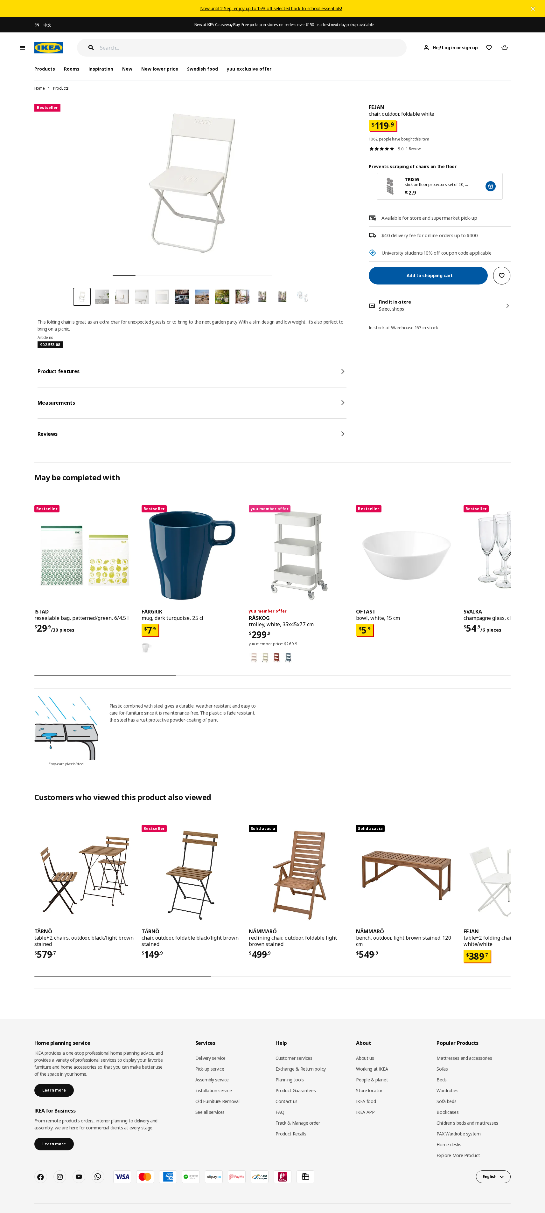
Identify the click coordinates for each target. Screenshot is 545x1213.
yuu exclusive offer (249, 69)
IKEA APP (365, 1112)
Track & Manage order (298, 1123)
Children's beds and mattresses (467, 1123)
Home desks (449, 1144)
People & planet (372, 1080)
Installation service (213, 1090)
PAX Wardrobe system (458, 1134)
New (127, 69)
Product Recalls (291, 1134)
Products (61, 88)
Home (39, 88)
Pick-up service (209, 1069)
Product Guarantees (296, 1090)
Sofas (442, 1069)
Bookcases (447, 1112)
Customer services (294, 1058)
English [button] (490, 1176)
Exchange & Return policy (301, 1069)
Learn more (54, 1090)
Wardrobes (447, 1090)
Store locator (369, 1090)
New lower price (159, 69)
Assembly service (212, 1080)
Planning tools (290, 1080)
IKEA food (366, 1101)
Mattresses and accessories (464, 1058)
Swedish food (202, 69)
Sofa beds (446, 1101)
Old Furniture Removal (217, 1101)
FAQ (280, 1112)
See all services (210, 1112)
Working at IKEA (372, 1069)
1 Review (413, 148)
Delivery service (210, 1058)
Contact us (286, 1101)
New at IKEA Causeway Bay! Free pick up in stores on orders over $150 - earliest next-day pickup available (284, 24)
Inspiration (100, 69)
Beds (442, 1080)
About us (365, 1058)
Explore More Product (458, 1155)
